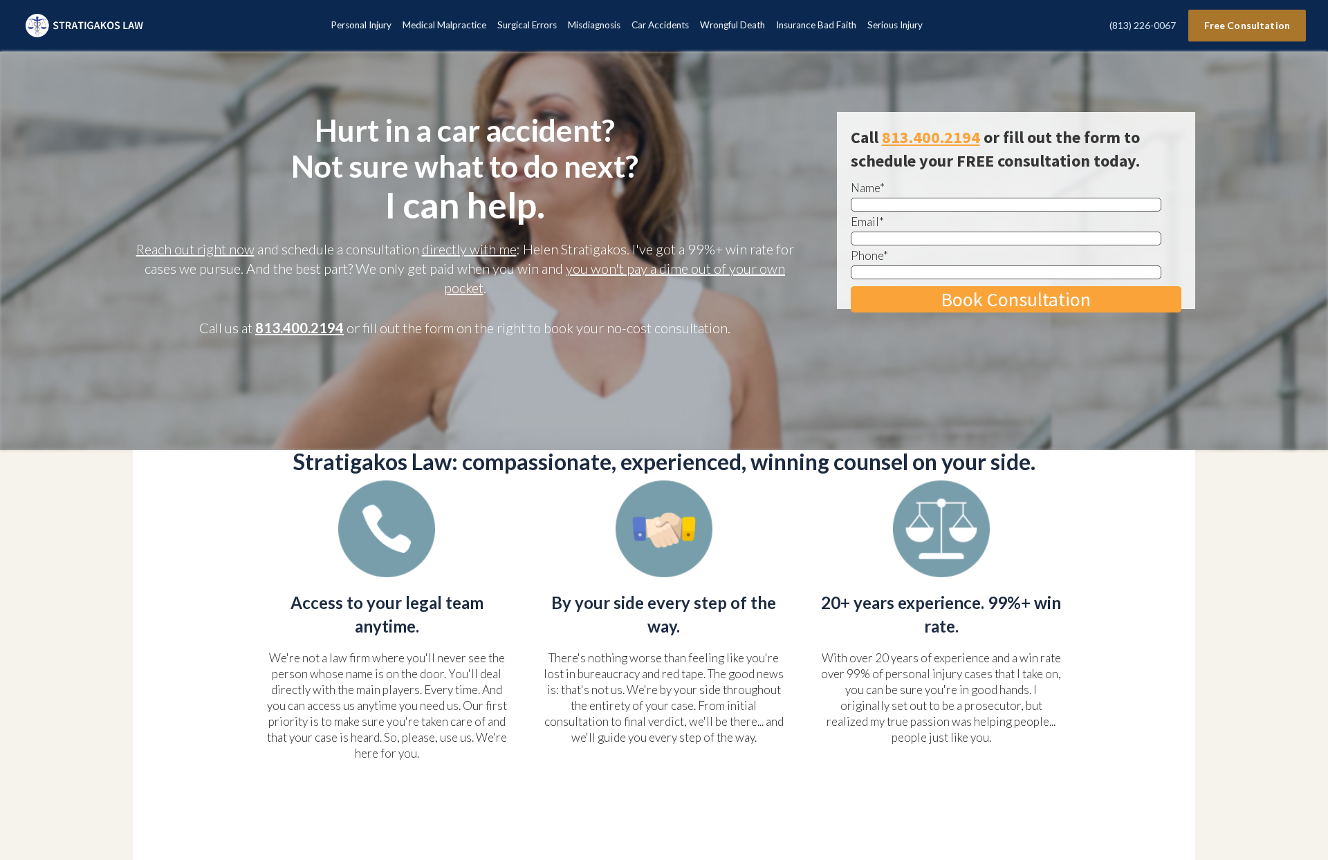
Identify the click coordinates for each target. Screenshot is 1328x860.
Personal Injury (361, 24)
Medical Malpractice (444, 24)
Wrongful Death (732, 24)
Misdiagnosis (594, 24)
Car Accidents (660, 24)
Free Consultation (1247, 25)
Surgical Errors (527, 24)
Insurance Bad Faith (816, 24)
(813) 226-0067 (1142, 25)
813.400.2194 (299, 327)
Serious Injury (895, 24)
